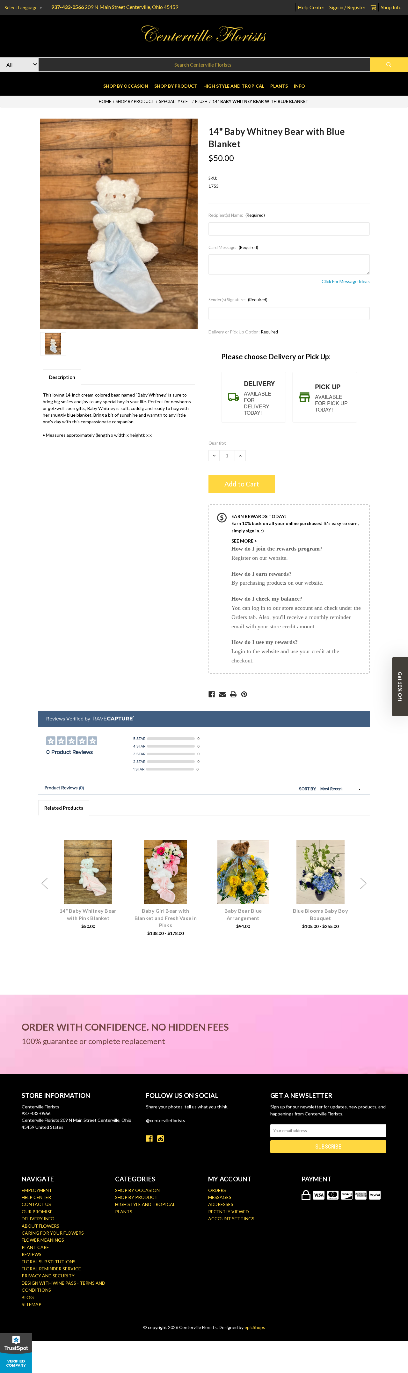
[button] (400, 686)
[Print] (233, 694)
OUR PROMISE (37, 1211)
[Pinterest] (244, 694)
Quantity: (217, 443)
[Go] (389, 64)
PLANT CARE (35, 1247)
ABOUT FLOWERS (40, 1226)
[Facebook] (211, 694)
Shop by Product (175, 86)
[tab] (253, 397)
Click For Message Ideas (346, 281)
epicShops (254, 1327)
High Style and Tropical (233, 86)
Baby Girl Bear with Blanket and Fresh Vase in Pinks (166, 918)
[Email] (222, 694)
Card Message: (233, 247)
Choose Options (91, 881)
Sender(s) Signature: (237, 299)
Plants (279, 86)
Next (363, 883)
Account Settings (231, 1218)
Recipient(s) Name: (236, 215)
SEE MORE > (244, 541)
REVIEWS (31, 1254)
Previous (44, 883)
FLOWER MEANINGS (43, 1240)
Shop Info (391, 7)
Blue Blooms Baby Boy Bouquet (320, 914)
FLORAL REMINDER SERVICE (51, 1268)
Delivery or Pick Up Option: (243, 331)
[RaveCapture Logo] (111, 718)
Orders (217, 1190)
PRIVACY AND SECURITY (48, 1275)
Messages (219, 1197)
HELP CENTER (36, 1197)
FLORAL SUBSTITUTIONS (49, 1261)
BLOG (28, 1297)
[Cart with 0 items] (373, 7)
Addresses (220, 1204)
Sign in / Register (347, 7)
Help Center (311, 7)
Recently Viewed (228, 1211)
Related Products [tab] (63, 808)
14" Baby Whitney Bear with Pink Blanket (88, 914)
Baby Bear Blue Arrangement (243, 914)
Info (299, 86)
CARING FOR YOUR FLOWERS (53, 1233)
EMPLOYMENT (37, 1190)
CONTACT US (36, 1204)
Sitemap (31, 1304)
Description (62, 377)
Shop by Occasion (125, 86)
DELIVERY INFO (38, 1218)
